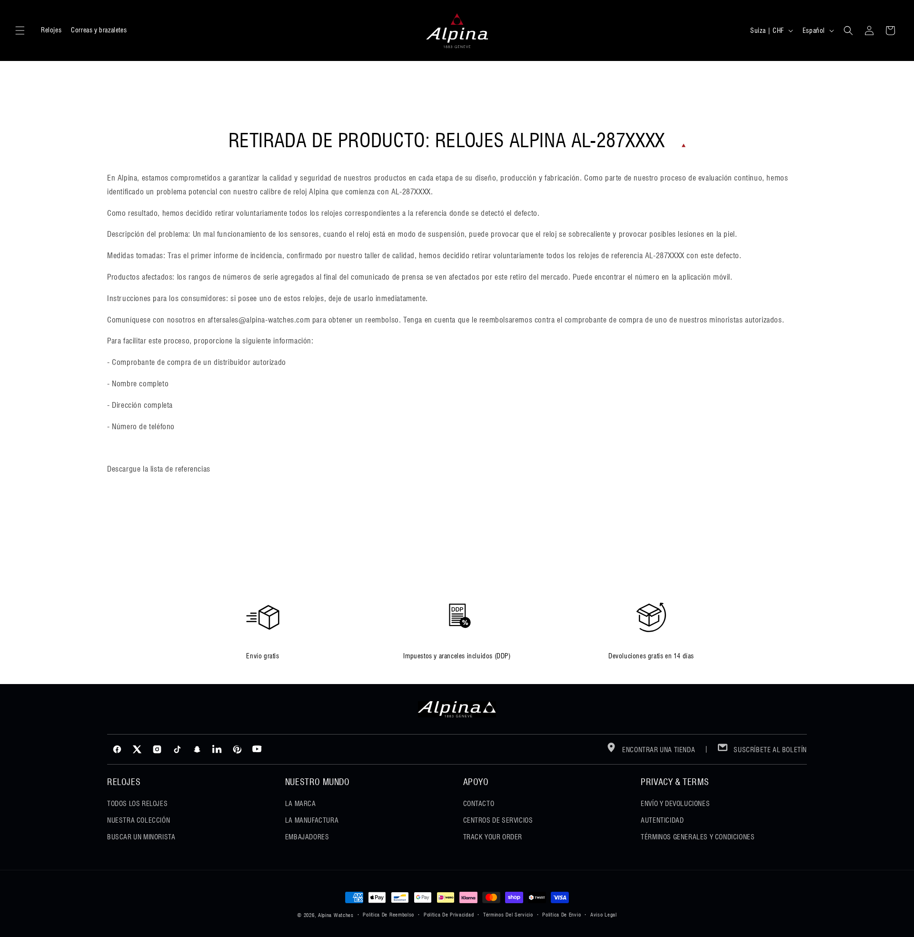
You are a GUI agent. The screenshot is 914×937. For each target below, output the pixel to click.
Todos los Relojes (137, 803)
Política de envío (561, 914)
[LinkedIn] (217, 749)
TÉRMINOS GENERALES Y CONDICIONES (698, 837)
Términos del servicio (508, 914)
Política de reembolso (388, 914)
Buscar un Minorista (141, 837)
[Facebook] (117, 749)
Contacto (479, 803)
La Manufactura (311, 820)
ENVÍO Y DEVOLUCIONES (675, 803)
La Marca (300, 803)
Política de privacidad (449, 914)
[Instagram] (157, 749)
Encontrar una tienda (658, 750)
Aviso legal (603, 914)
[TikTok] (177, 749)
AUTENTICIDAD (662, 820)
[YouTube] (257, 749)
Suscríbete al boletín (769, 750)
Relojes (51, 30)
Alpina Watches (336, 915)
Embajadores (307, 837)
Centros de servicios (498, 820)
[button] (20, 30)
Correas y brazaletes (99, 30)
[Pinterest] (237, 749)
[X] (137, 749)
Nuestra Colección (138, 820)
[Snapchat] (197, 749)
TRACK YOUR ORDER (493, 837)
